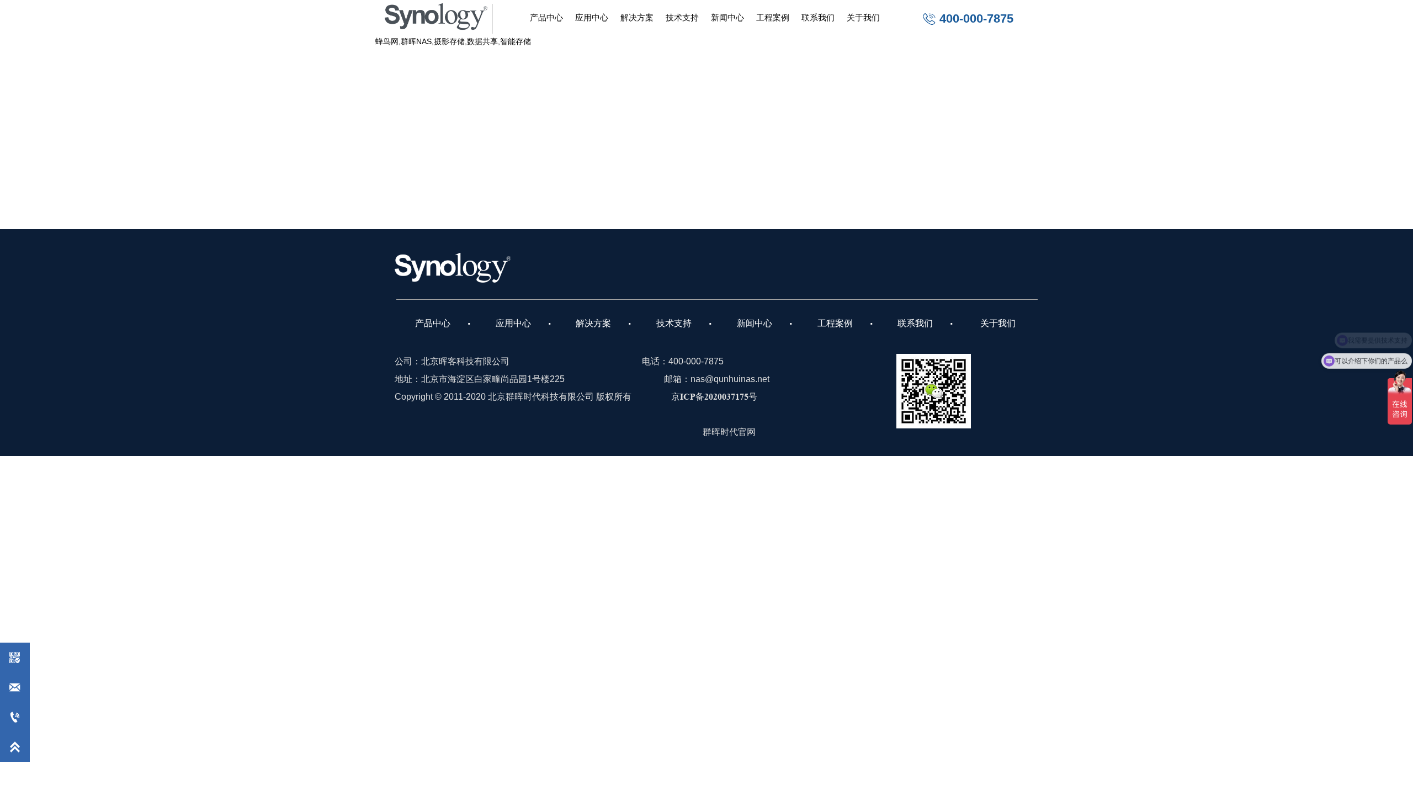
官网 (747, 432)
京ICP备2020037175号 (714, 396)
